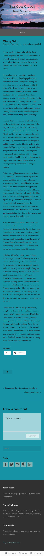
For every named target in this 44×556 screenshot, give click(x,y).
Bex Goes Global (22, 7)
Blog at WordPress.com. (11, 543)
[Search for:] (22, 448)
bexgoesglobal (35, 44)
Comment (32, 436)
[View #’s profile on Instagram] (17, 464)
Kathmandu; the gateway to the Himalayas (21, 388)
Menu (22, 32)
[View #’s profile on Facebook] (5, 464)
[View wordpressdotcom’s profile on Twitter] (11, 464)
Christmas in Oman (31, 392)
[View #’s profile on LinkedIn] (30, 464)
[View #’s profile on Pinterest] (23, 464)
